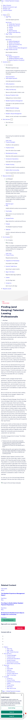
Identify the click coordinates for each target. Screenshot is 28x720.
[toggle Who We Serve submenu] (12, 119)
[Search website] (1, 2)
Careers (7, 277)
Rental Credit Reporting (14, 32)
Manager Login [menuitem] (6, 8)
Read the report (9, 204)
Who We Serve (7, 119)
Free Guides (9, 211)
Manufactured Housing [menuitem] (12, 662)
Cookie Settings (11, 708)
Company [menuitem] (6, 677)
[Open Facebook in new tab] (5, 636)
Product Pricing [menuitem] (11, 680)
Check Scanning (13, 30)
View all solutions (10, 76)
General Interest (5, 303)
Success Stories (10, 218)
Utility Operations (10, 84)
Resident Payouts (14, 26)
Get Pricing (8, 22)
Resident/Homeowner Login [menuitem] (10, 7)
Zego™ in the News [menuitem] (11, 675)
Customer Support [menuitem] (7, 10)
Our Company (6, 237)
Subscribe (20, 628)
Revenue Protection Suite (12, 95)
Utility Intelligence (13, 46)
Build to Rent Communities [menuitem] (13, 663)
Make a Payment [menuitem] (7, 5)
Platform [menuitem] (6, 647)
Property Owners (10, 147)
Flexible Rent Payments (14, 24)
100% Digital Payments (11, 78)
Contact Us (8, 283)
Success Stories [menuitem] (11, 672)
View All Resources (8, 620)
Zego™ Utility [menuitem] (10, 650)
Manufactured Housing (11, 153)
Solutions (5, 62)
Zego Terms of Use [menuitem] (11, 688)
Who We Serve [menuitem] (7, 653)
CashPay (11, 27)
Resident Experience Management (14, 101)
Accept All (11, 716)
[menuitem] (3, 12)
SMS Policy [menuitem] (10, 686)
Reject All (12, 712)
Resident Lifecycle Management (13, 113)
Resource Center (7, 176)
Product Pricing (9, 255)
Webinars (8, 229)
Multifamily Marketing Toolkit (16, 58)
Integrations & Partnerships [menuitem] (13, 681)
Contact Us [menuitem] (9, 678)
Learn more (8, 140)
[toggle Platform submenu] (8, 15)
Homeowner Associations (12, 159)
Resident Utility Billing (14, 43)
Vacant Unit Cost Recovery (15, 44)
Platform (5, 15)
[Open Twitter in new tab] (5, 639)
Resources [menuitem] (6, 665)
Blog (7, 205)
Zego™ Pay (8, 17)
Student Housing (10, 164)
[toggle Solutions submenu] (9, 62)
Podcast (8, 224)
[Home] (9, 1)
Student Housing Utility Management (18, 48)
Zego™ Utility (9, 34)
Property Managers (10, 142)
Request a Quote (7, 288)
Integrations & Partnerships (12, 260)
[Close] (21, 695)
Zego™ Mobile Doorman (11, 49)
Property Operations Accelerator (16, 60)
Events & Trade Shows (11, 266)
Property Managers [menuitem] (11, 655)
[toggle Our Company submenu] (11, 237)
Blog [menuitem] (8, 667)
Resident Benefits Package (12, 108)
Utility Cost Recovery (11, 89)
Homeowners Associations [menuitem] (13, 658)
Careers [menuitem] (9, 683)
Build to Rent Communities (12, 170)
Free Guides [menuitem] (10, 668)
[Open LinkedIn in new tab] (5, 641)
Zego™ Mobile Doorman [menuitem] (13, 652)
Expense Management (14, 41)
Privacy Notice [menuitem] (10, 685)
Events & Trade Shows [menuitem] (12, 673)
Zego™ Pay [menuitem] (9, 648)
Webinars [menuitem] (9, 670)
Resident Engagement (14, 57)
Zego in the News (10, 272)
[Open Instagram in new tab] (5, 644)
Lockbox (11, 29)
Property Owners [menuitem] (11, 657)
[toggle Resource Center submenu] (12, 176)
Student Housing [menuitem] (11, 660)
